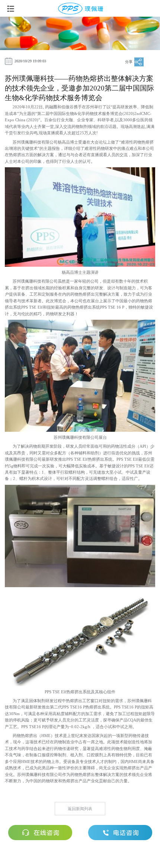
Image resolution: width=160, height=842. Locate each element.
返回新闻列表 (80, 808)
